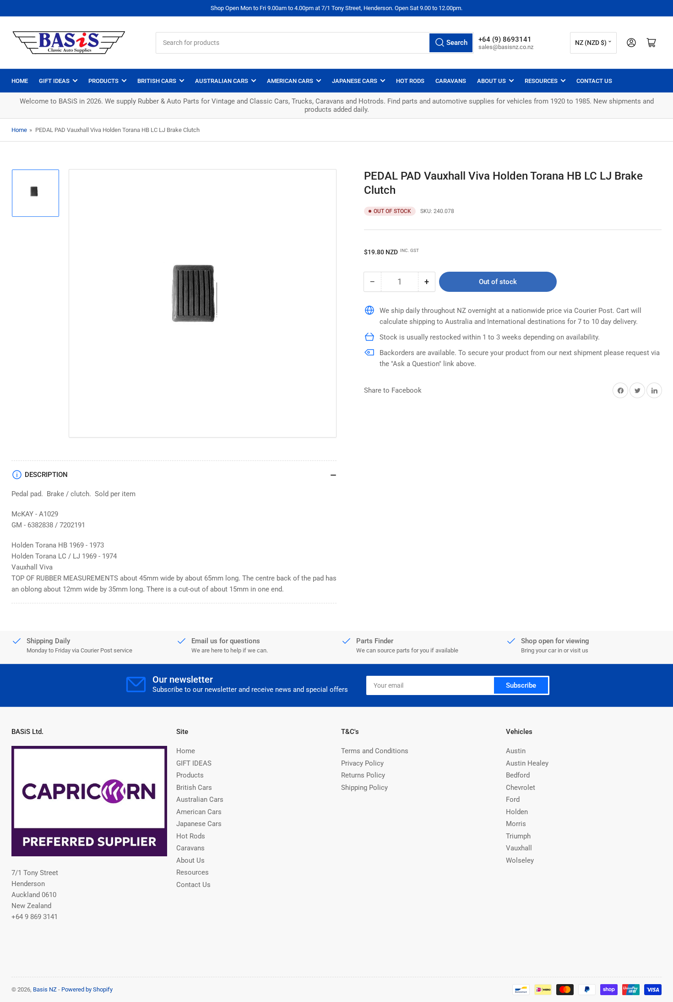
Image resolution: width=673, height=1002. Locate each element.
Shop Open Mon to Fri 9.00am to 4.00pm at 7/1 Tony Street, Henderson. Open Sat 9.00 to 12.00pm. (336, 8)
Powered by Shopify (87, 989)
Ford (513, 799)
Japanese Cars (354, 80)
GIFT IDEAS (54, 80)
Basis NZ (45, 989)
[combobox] (315, 43)
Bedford (518, 775)
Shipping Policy (364, 787)
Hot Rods (410, 80)
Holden (517, 812)
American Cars (290, 80)
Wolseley (520, 860)
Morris (516, 824)
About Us (491, 80)
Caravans (450, 80)
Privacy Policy (362, 763)
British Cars (156, 80)
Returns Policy (363, 775)
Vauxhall (519, 848)
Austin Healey (527, 763)
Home (19, 80)
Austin (516, 751)
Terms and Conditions (374, 751)
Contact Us (594, 80)
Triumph (518, 836)
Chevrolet (520, 787)
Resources (541, 80)
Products (103, 80)
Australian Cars (221, 80)
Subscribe (521, 685)
